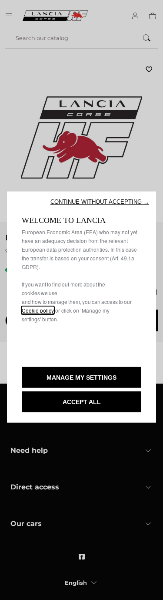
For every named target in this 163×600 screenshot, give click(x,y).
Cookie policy (38, 310)
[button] (99, 202)
